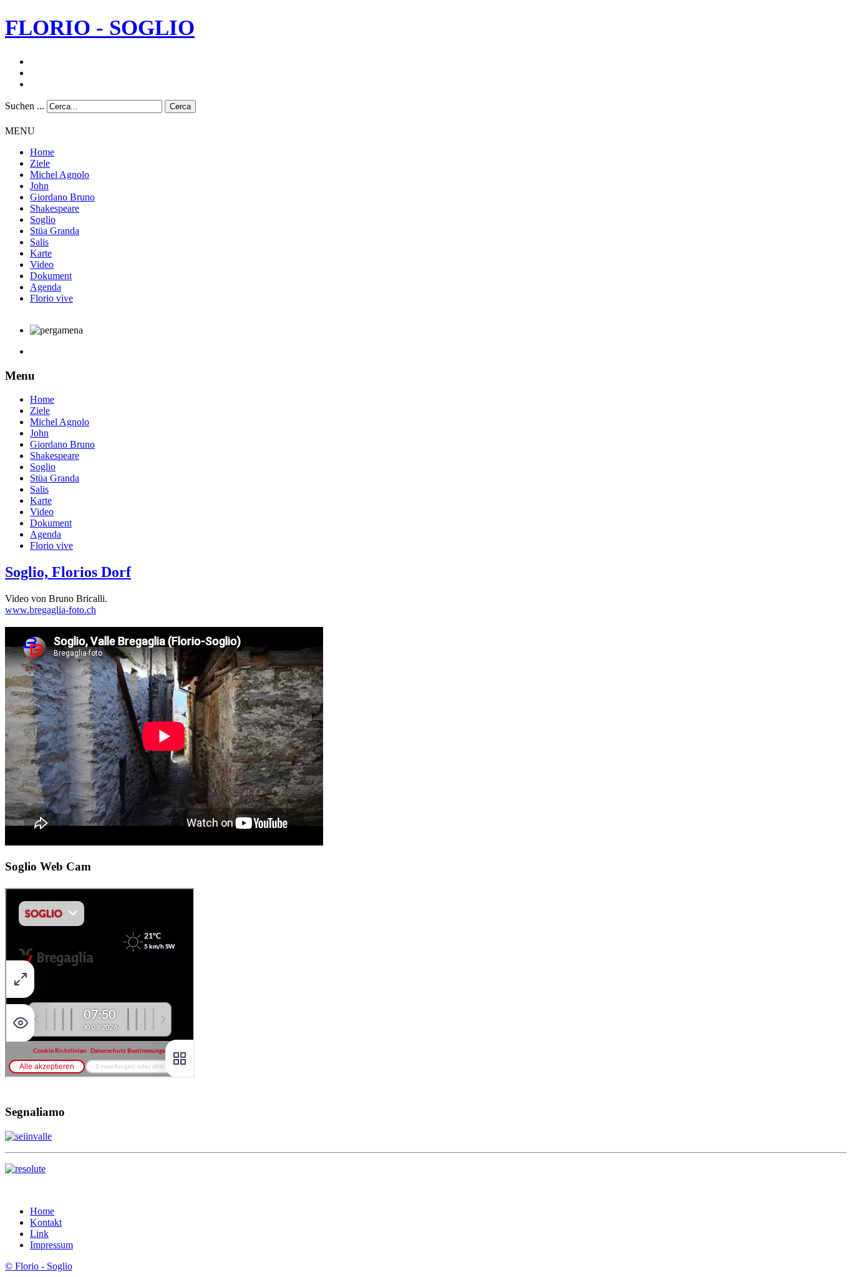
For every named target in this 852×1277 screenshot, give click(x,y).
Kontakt (46, 1222)
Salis (39, 242)
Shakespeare (54, 208)
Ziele (40, 163)
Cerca (180, 106)
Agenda (45, 287)
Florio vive (51, 298)
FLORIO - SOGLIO (100, 28)
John (39, 185)
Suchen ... (24, 106)
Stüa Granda (54, 230)
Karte (41, 253)
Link (39, 1233)
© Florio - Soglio (38, 1266)
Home (42, 152)
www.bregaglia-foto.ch (50, 609)
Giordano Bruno (62, 197)
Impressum (51, 1245)
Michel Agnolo (59, 174)
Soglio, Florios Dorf (68, 572)
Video (42, 264)
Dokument (51, 275)
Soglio (43, 219)
